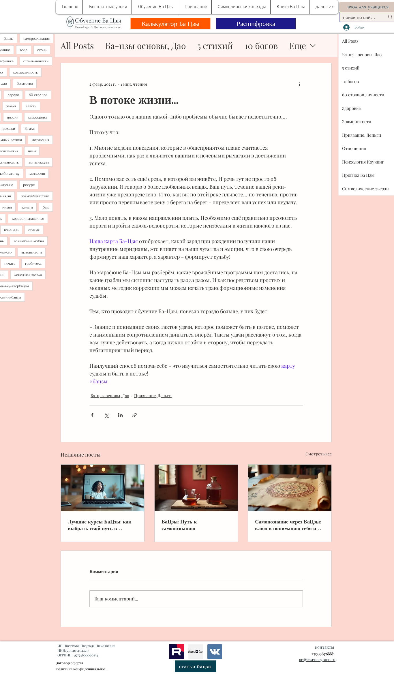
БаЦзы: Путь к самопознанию (179, 525)
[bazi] (214, 651)
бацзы (9, 38)
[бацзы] (196, 488)
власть (31, 106)
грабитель (33, 263)
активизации (39, 162)
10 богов (261, 45)
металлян (37, 173)
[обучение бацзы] (102, 488)
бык (46, 207)
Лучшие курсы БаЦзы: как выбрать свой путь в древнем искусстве (99, 525)
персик (12, 117)
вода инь (11, 230)
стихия (34, 230)
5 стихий (215, 45)
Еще (297, 45)
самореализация (36, 38)
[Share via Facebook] (92, 415)
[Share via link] (134, 415)
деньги (27, 207)
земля (11, 106)
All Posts (77, 45)
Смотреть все (318, 454)
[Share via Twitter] (106, 415)
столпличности (35, 61)
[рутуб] (176, 651)
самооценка (37, 117)
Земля (30, 128)
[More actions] (299, 83)
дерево (13, 95)
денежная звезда (28, 275)
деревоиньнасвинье (28, 218)
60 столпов (38, 95)
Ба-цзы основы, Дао (145, 45)
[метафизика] (195, 651)
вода (23, 50)
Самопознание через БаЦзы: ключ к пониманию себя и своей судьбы (288, 525)
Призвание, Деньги (153, 395)
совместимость (25, 72)
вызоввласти (31, 252)
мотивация (40, 140)
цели (32, 151)
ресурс (29, 185)
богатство (25, 83)
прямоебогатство (35, 196)
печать (9, 263)
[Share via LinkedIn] (120, 415)
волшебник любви (29, 241)
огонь (41, 50)
